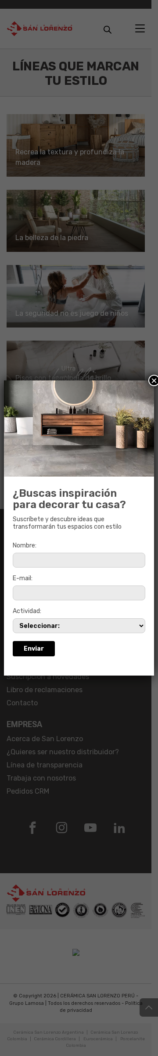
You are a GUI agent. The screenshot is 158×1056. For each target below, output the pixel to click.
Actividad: (27, 611)
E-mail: (22, 578)
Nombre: (24, 545)
